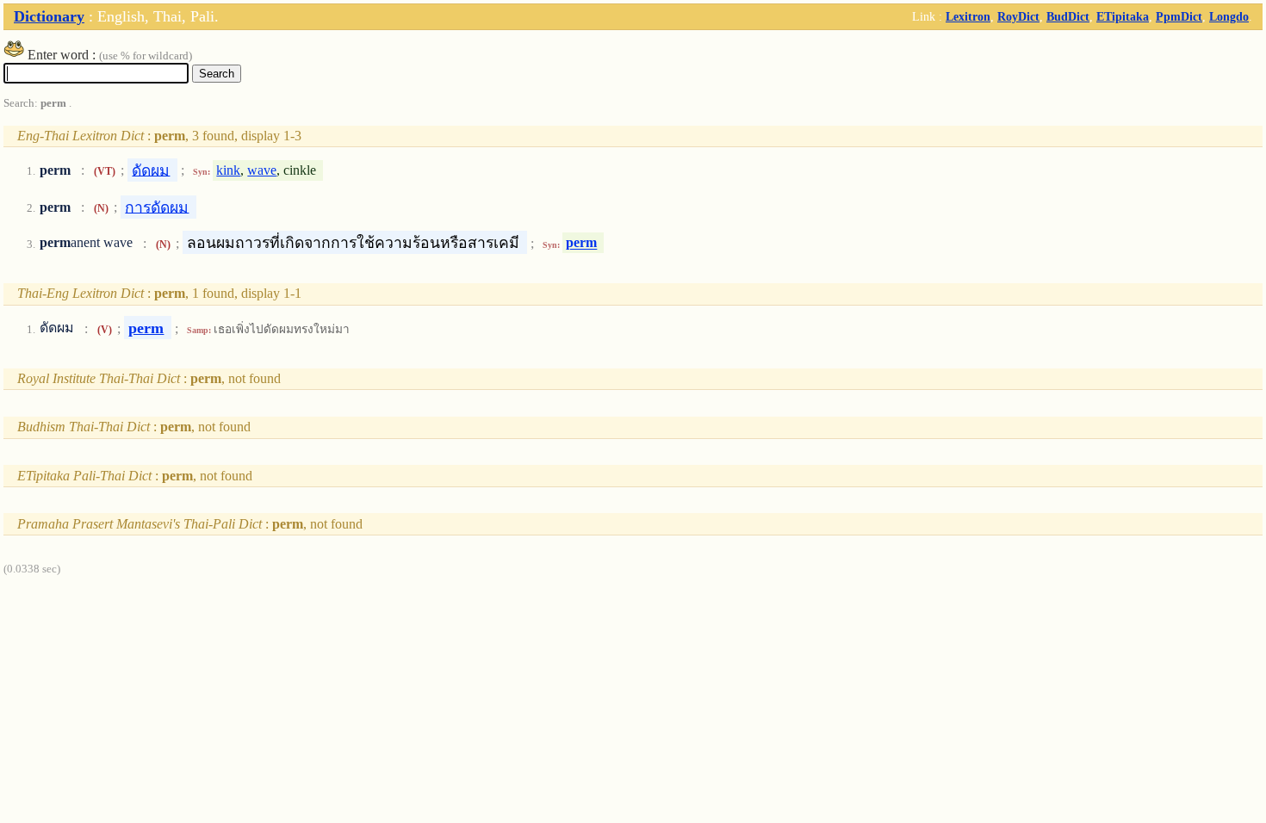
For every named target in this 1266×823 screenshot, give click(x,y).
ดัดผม (151, 169)
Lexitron (968, 16)
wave (261, 170)
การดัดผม (157, 206)
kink (228, 170)
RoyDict (1018, 16)
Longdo (1229, 16)
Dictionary (49, 16)
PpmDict (1179, 16)
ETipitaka (1122, 16)
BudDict (1067, 16)
